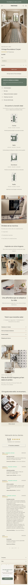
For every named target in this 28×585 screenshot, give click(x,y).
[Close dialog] (26, 566)
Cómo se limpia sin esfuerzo (7, 330)
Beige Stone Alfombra (11, 544)
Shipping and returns (6, 338)
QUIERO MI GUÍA (7, 578)
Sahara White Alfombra (11, 490)
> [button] (18, 548)
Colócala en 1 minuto (6, 327)
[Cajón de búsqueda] (23, 5)
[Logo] (14, 6)
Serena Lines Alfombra (11, 461)
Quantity (3, 65)
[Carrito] (26, 5)
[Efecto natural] (11, 410)
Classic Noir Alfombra (11, 530)
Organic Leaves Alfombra (11, 475)
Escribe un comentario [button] (14, 445)
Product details (4, 334)
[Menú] (2, 5)
